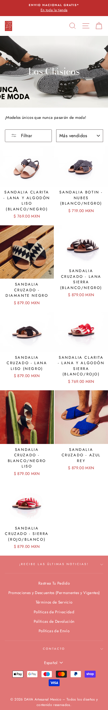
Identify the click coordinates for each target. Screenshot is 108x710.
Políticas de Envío (54, 631)
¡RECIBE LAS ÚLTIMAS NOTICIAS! (54, 564)
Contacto (54, 649)
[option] (54, 8)
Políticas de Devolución (54, 621)
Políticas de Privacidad (54, 612)
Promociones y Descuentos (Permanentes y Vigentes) (54, 592)
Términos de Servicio (54, 602)
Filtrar (26, 135)
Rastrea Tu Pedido (54, 583)
